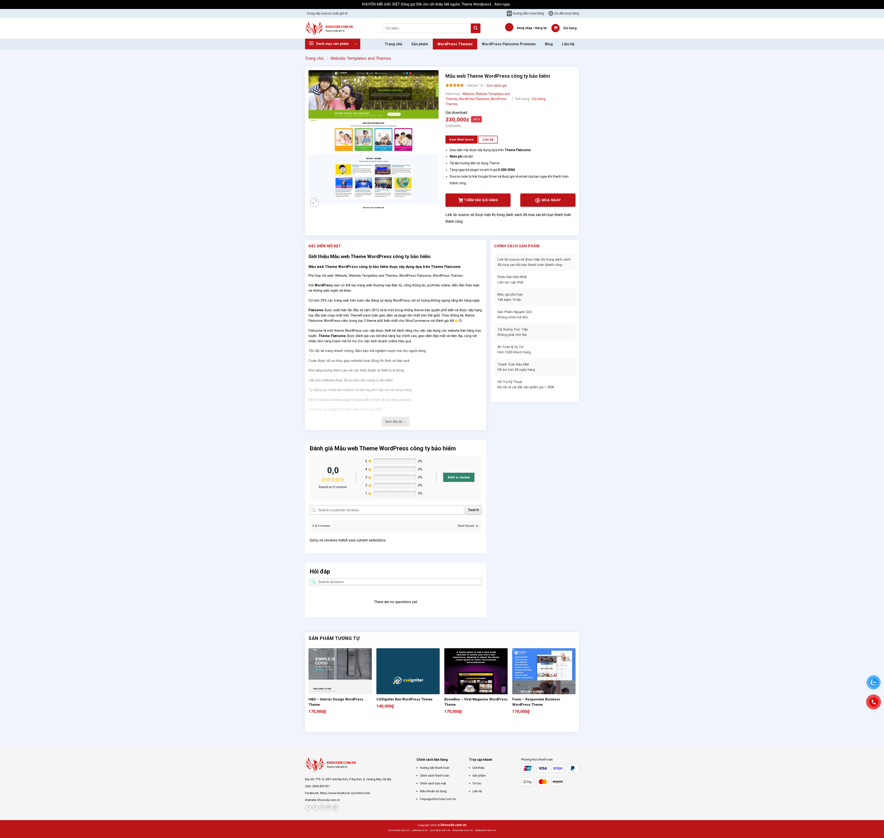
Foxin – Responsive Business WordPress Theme (536, 702)
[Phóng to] (314, 202)
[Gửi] (475, 28)
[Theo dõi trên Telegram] (335, 807)
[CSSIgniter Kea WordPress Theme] (408, 681)
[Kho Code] (329, 28)
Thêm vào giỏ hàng (481, 200)
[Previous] (310, 723)
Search (473, 510)
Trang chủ (393, 44)
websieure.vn (420, 830)
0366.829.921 (321, 786)
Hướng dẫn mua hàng (528, 13)
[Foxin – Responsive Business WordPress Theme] (544, 679)
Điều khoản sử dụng (433, 791)
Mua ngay (551, 200)
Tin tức (476, 783)
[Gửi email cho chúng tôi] (322, 807)
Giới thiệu (478, 767)
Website (468, 94)
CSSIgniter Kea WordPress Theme (404, 699)
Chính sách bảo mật (433, 783)
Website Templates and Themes (360, 58)
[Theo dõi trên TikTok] (315, 807)
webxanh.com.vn (485, 830)
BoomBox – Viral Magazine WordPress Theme (475, 702)
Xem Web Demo (461, 139)
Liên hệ (568, 44)
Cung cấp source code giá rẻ (327, 13)
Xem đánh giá (497, 85)
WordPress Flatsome (474, 99)
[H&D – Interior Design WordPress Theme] (340, 679)
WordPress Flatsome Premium (509, 44)
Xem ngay (502, 4)
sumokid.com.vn (440, 830)
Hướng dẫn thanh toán (434, 767)
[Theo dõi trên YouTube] (329, 807)
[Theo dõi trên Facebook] (308, 807)
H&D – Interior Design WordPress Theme (335, 702)
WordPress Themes (455, 44)
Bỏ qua (516, 4)
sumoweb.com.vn (399, 830)
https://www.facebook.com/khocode (345, 793)
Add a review (459, 477)
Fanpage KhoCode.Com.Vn (438, 799)
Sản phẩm (419, 44)
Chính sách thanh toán (434, 775)
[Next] (323, 723)
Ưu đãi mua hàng (566, 13)
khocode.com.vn (328, 800)
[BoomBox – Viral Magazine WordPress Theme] (476, 679)
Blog (549, 44)
